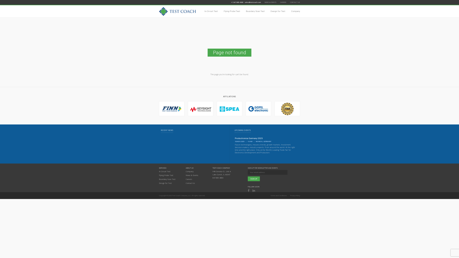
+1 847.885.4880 (237, 2)
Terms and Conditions (279, 196)
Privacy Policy (295, 196)
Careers (283, 2)
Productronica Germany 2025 (249, 138)
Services (162, 168)
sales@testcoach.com (253, 2)
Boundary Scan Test (255, 11)
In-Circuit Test (211, 11)
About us (189, 168)
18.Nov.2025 (239, 141)
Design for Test (278, 11)
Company (295, 11)
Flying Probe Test (232, 11)
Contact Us (295, 2)
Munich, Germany (263, 141)
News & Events (270, 2)
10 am (250, 141)
